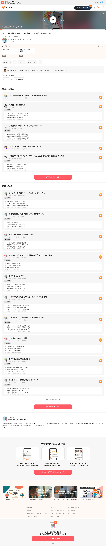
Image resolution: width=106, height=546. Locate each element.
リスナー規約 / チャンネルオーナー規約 (37, 513)
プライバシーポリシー (32, 516)
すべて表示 (101, 46)
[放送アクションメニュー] (40, 62)
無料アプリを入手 (53, 539)
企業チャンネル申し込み (57, 513)
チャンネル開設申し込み (57, 510)
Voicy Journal (71, 510)
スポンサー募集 (55, 516)
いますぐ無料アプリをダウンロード (53, 472)
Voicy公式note (71, 513)
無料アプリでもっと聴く (53, 177)
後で (53, 543)
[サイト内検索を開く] (94, 7)
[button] (53, 19)
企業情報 (29, 510)
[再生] (100, 97)
